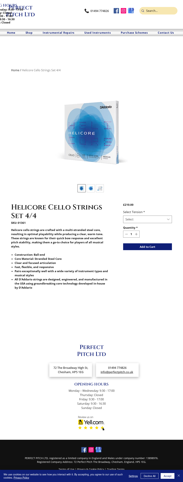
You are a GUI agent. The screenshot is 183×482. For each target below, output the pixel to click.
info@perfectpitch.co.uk (117, 372)
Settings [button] (133, 476)
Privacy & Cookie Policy (90, 469)
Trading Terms (116, 469)
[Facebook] (116, 10)
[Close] (179, 476)
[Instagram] (123, 10)
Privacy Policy (21, 477)
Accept (167, 476)
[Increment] (136, 234)
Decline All (149, 476)
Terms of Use (66, 469)
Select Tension (134, 212)
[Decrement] (126, 234)
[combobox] (147, 219)
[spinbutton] (131, 234)
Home (15, 70)
